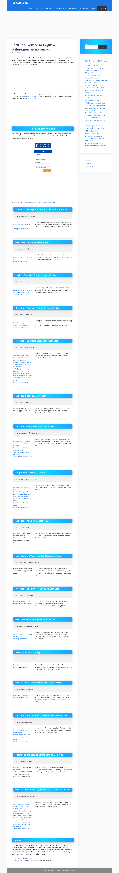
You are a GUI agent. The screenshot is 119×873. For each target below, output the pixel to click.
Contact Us (88, 164)
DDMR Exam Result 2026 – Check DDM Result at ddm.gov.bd (94, 70)
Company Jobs (84, 8)
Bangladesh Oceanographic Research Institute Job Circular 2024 (95, 145)
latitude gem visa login (30, 96)
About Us (88, 161)
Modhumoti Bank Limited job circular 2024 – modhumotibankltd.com (95, 110)
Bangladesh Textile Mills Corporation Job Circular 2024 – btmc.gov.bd (96, 138)
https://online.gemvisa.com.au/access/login (40, 202)
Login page (102, 8)
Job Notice (49, 8)
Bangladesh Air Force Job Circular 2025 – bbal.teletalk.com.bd (93, 98)
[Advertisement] (59, 24)
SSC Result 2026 (61, 8)
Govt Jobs (29, 8)
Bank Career (39, 8)
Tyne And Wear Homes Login (22, 858)
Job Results (72, 8)
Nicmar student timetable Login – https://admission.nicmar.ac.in (32, 860)
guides (94, 8)
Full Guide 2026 (20, 2)
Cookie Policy (89, 167)
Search (87, 44)
